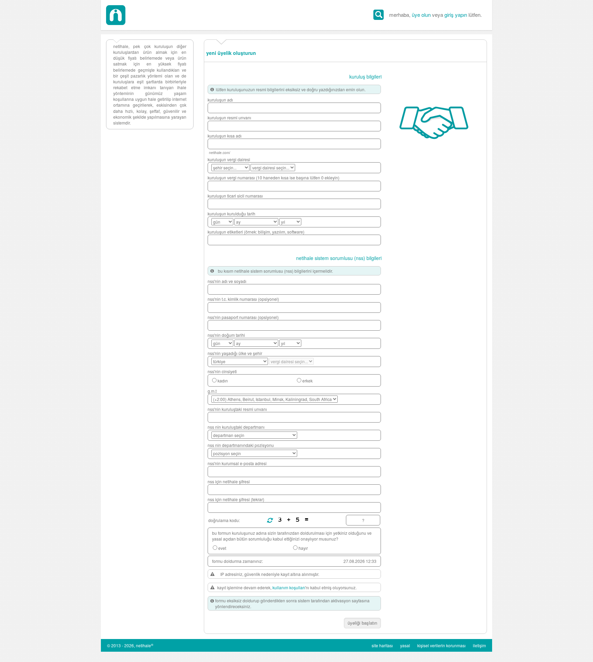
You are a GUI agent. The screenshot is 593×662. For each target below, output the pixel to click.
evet (222, 548)
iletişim (479, 645)
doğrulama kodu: (224, 520)
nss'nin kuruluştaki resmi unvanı (237, 409)
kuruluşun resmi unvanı (229, 117)
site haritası (382, 645)
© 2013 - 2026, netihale (130, 645)
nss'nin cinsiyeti (222, 371)
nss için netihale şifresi (229, 481)
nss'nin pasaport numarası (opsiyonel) (243, 317)
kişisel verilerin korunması (441, 645)
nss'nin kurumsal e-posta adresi (237, 463)
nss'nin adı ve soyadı (227, 281)
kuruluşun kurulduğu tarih (231, 213)
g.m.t (212, 391)
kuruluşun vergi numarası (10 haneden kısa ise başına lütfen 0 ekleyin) (273, 177)
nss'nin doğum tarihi (226, 335)
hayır (303, 548)
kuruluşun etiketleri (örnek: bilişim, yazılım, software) (256, 232)
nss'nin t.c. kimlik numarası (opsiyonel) (243, 299)
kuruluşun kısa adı (225, 136)
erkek (307, 380)
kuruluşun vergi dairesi (229, 159)
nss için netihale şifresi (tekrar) (236, 499)
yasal (405, 645)
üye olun (421, 14)
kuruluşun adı (220, 100)
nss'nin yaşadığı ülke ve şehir (235, 353)
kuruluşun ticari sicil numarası (235, 196)
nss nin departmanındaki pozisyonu (241, 445)
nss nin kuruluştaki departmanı (236, 427)
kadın (223, 380)
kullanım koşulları (288, 587)
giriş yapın (455, 14)
